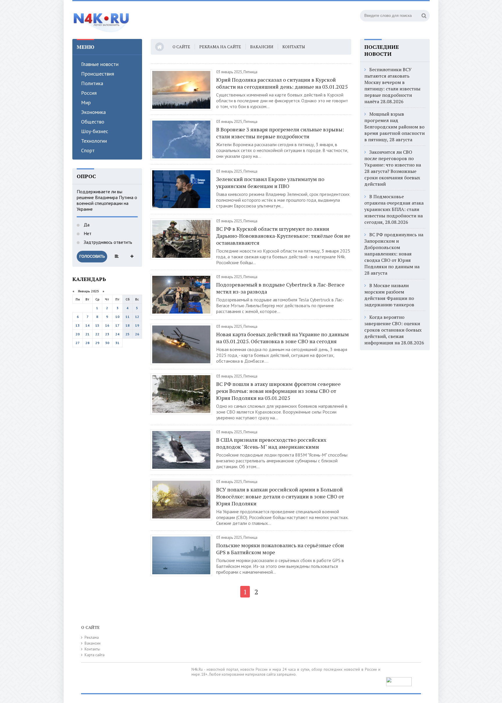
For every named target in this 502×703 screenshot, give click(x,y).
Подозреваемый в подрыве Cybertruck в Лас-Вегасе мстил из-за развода (280, 288)
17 (117, 325)
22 (97, 334)
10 (117, 316)
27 (78, 343)
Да (86, 225)
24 (117, 334)
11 (128, 316)
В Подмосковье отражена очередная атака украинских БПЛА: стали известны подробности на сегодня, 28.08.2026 (394, 209)
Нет (87, 233)
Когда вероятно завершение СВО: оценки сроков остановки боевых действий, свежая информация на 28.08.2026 (394, 330)
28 (87, 343)
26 (137, 334)
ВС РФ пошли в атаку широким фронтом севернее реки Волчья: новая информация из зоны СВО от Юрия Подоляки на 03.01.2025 (278, 390)
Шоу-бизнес (94, 131)
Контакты (293, 46)
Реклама (92, 637)
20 (78, 334)
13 (78, 325)
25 (128, 334)
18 (128, 325)
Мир (86, 102)
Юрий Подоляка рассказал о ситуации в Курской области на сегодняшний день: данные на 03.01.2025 (282, 83)
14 (87, 325)
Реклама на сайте (220, 46)
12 (137, 316)
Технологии (94, 140)
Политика (92, 83)
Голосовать (92, 256)
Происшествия (97, 73)
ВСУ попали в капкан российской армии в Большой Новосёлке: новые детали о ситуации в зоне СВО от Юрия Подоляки (280, 496)
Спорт (88, 150)
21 (87, 334)
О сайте (181, 46)
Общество (92, 121)
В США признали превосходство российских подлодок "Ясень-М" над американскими (271, 443)
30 (107, 343)
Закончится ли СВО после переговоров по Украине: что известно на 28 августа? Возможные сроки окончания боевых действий (392, 168)
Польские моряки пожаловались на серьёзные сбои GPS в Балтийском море (280, 549)
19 (137, 325)
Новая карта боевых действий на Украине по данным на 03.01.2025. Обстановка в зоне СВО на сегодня (282, 338)
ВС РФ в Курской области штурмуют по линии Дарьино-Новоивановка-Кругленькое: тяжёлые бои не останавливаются (283, 235)
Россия (89, 93)
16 (107, 325)
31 (117, 343)
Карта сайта (95, 654)
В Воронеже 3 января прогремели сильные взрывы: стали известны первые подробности (280, 133)
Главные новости (100, 64)
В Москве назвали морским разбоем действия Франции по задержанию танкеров (389, 295)
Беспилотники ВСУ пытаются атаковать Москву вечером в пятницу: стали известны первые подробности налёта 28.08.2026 (392, 85)
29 (97, 343)
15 (97, 325)
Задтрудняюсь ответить (107, 242)
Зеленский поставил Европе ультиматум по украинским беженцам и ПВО (270, 182)
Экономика (93, 112)
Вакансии (261, 46)
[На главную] (101, 20)
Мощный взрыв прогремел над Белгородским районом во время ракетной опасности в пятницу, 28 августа (394, 127)
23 (107, 334)
